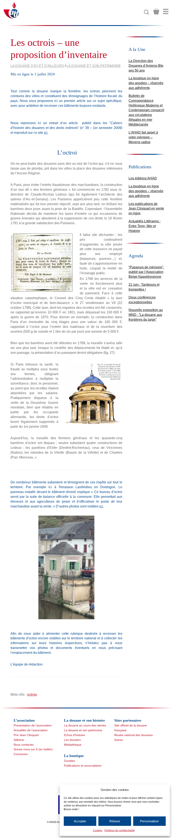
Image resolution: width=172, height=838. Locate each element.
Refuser (114, 821)
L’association (24, 720)
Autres (118, 739)
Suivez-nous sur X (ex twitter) (33, 749)
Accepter (80, 821)
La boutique (74, 756)
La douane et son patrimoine (93, 66)
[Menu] (166, 11)
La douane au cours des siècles (85, 725)
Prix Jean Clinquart (26, 735)
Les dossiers (72, 739)
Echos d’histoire (74, 735)
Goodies (69, 760)
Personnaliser (149, 821)
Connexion (21, 754)
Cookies (97, 830)
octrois (32, 694)
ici (45, 132)
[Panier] (156, 11)
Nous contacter (24, 744)
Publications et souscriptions (83, 765)
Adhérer (19, 739)
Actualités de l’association (31, 730)
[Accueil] (11, 10)
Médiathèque (72, 744)
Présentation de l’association (33, 725)
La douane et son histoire (84, 720)
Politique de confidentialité (119, 830)
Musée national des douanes (133, 735)
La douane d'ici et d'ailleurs (37, 66)
